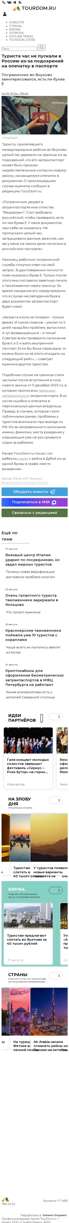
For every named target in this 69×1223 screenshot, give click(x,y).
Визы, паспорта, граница (19, 482)
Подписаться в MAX (31, 502)
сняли (23, 458)
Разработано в (44, 1215)
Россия (43, 482)
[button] (52, 716)
